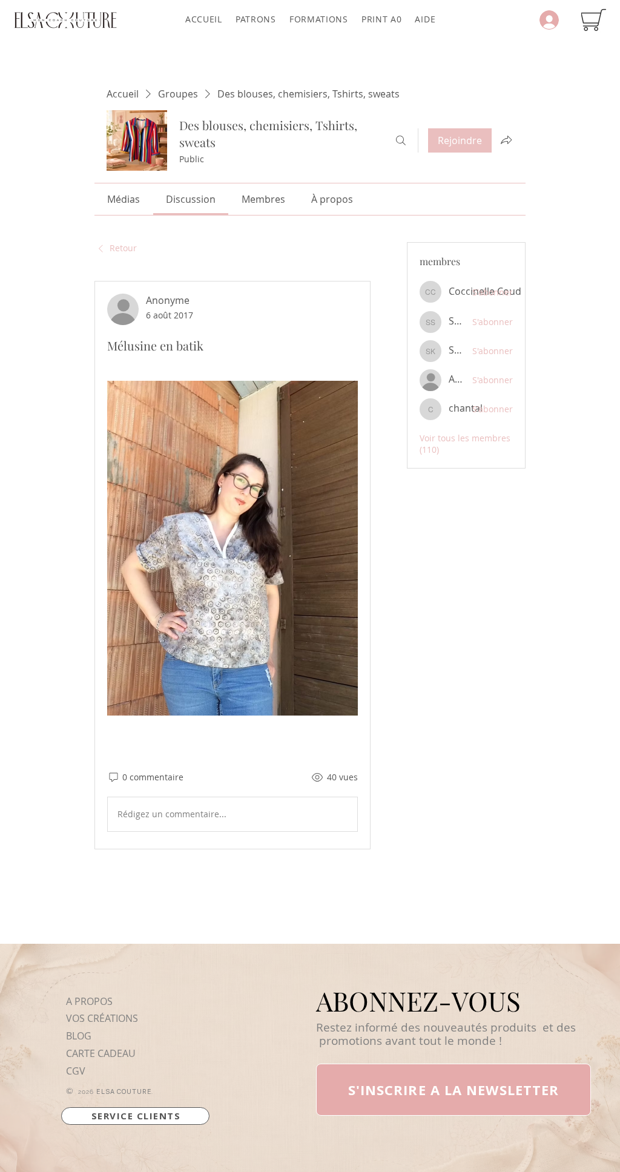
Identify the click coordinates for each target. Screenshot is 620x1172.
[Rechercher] (401, 140)
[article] (232, 565)
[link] (123, 199)
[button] (255, 19)
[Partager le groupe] (506, 140)
